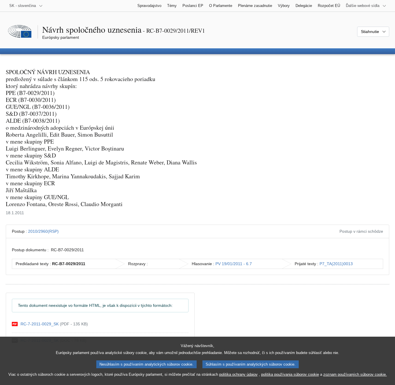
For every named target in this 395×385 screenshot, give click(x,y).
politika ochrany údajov (238, 374)
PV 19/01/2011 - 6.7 (233, 263)
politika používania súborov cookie (290, 374)
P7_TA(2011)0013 (336, 263)
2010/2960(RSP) (43, 231)
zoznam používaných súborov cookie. (355, 374)
